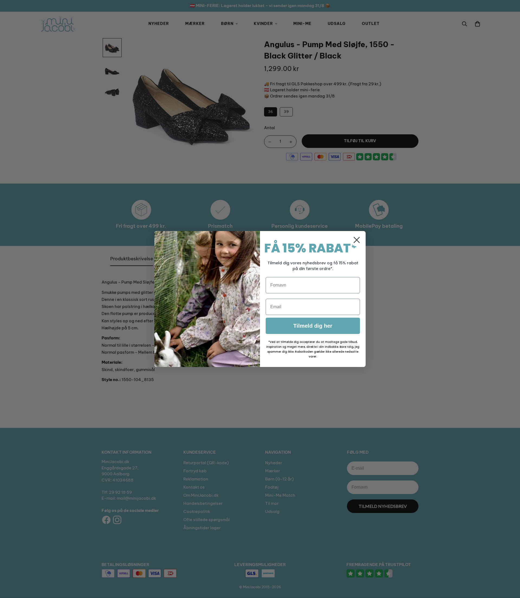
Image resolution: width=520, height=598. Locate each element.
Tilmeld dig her (312, 326)
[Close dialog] (356, 240)
